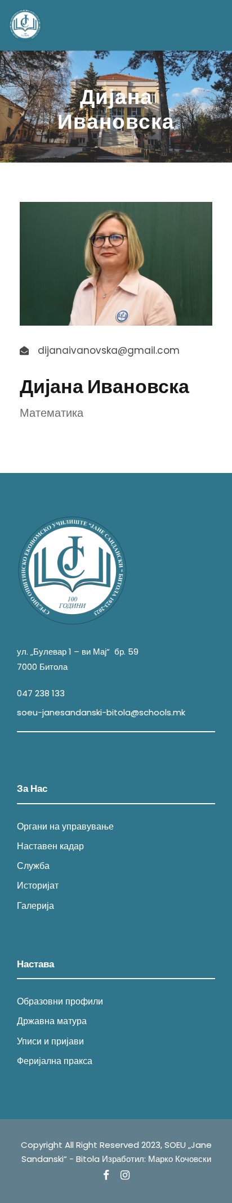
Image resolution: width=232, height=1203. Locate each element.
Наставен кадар (50, 846)
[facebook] (106, 1175)
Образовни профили (60, 1001)
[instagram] (125, 1175)
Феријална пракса (54, 1061)
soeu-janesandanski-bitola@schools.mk (101, 712)
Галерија (35, 905)
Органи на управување (65, 826)
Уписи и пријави (50, 1041)
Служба (33, 865)
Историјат (38, 885)
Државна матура (52, 1021)
